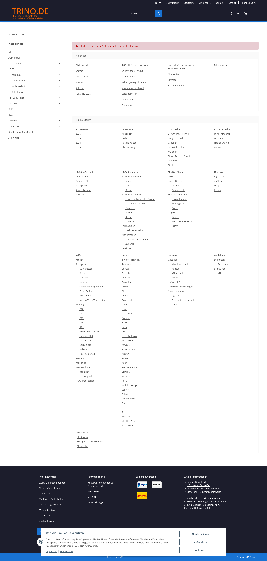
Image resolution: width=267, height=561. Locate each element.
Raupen (80, 358)
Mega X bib (85, 282)
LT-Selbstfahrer (16, 92)
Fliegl (124, 309)
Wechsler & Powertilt (182, 221)
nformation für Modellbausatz (203, 488)
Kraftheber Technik (135, 203)
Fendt (125, 304)
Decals (11, 114)
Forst (170, 176)
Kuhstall (176, 268)
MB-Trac (129, 185)
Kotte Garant (128, 349)
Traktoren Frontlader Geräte (140, 199)
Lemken (126, 371)
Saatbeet (172, 160)
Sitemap (172, 79)
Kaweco (126, 344)
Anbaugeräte (82, 181)
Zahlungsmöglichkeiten (134, 82)
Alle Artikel (82, 445)
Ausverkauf (83, 432)
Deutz (125, 295)
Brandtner (127, 282)
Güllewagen (82, 176)
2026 (78, 133)
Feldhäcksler (128, 225)
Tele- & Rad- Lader (177, 194)
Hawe (124, 322)
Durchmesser (86, 268)
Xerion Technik (83, 190)
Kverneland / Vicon (131, 367)
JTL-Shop (251, 557)
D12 (81, 313)
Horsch (125, 331)
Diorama (12, 120)
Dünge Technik (175, 138)
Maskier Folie (128, 421)
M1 (219, 273)
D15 (81, 322)
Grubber (172, 142)
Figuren (176, 295)
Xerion (128, 190)
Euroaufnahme (179, 199)
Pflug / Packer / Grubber (180, 156)
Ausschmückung (176, 291)
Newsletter (173, 74)
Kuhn (124, 362)
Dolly (124, 138)
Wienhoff (126, 416)
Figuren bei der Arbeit (183, 300)
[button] (231, 13)
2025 (78, 138)
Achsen (79, 259)
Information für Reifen (198, 485)
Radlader (84, 371)
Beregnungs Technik (178, 133)
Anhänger (127, 133)
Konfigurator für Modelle (90, 441)
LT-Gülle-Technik (17, 86)
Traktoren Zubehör (131, 194)
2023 (78, 147)
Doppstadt (127, 300)
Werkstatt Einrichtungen (180, 286)
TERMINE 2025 (248, 2)
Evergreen (219, 259)
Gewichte (130, 207)
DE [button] (156, 2)
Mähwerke (219, 147)
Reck (124, 380)
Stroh (171, 165)
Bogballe (126, 273)
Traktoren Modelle (131, 176)
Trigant (125, 412)
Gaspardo (127, 313)
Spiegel (129, 212)
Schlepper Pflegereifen (91, 286)
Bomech (126, 277)
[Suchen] (158, 13)
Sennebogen (128, 398)
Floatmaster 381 (87, 353)
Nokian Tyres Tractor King (92, 300)
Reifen (175, 207)
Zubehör (80, 194)
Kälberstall (177, 273)
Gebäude (172, 259)
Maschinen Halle (180, 264)
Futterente (219, 138)
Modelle (176, 185)
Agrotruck (219, 176)
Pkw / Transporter (85, 380)
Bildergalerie (172, 2)
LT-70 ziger (82, 437)
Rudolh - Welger (130, 385)
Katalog (232, 2)
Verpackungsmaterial (133, 88)
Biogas (175, 277)
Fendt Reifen (86, 291)
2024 (78, 142)
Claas (124, 291)
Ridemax (83, 349)
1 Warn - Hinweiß (131, 259)
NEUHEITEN (14, 52)
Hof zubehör (174, 282)
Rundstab (223, 264)
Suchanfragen (129, 105)
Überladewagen (130, 147)
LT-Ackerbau (14, 74)
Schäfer (126, 394)
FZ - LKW (12, 103)
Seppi (125, 403)
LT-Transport (15, 63)
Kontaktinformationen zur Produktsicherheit (181, 67)
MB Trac (126, 376)
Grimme (126, 318)
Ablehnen (200, 550)
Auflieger (218, 181)
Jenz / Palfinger (129, 335)
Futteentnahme (222, 133)
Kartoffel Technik (177, 147)
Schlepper (81, 264)
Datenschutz (66, 551)
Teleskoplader (86, 376)
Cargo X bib (85, 344)
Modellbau (14, 126)
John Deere (85, 295)
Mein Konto (205, 2)
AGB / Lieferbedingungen (135, 65)
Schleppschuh (83, 185)
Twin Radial (85, 340)
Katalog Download (196, 482)
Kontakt (219, 2)
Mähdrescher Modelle (136, 239)
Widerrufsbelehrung (132, 70)
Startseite (189, 2)
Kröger (125, 353)
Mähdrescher (129, 234)
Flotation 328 (86, 335)
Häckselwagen (129, 142)
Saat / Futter (128, 425)
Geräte (175, 216)
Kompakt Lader (176, 181)
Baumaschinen (83, 367)
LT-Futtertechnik (16, 80)
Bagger (171, 212)
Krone (82, 273)
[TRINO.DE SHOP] (30, 13)
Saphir (125, 389)
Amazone (126, 264)
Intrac (128, 181)
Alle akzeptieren (200, 534)
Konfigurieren (200, 542)
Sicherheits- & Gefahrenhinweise (204, 491)
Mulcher (172, 151)
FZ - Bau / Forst (16, 97)
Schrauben (219, 268)
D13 (81, 318)
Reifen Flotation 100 (89, 331)
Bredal (125, 286)
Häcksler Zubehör (134, 230)
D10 (81, 309)
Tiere (174, 304)
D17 (81, 326)
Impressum (51, 551)
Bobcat (125, 268)
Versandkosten (129, 93)
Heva (124, 326)
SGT (124, 407)
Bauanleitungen (176, 85)
